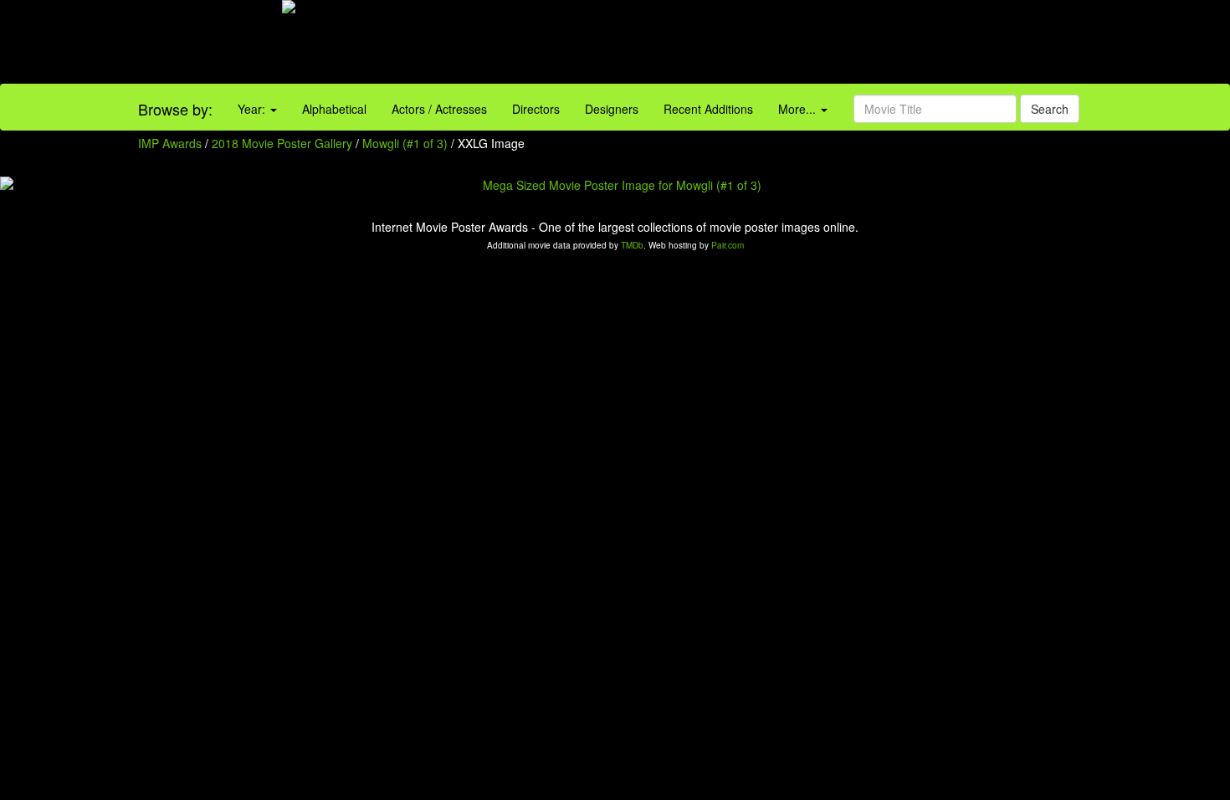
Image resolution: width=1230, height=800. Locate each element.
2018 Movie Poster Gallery (282, 143)
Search (1050, 108)
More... (798, 108)
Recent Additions (708, 108)
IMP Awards (170, 143)
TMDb (632, 245)
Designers (611, 108)
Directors (536, 108)
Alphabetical (334, 108)
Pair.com (727, 245)
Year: (253, 108)
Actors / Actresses (439, 108)
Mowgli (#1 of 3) (405, 143)
